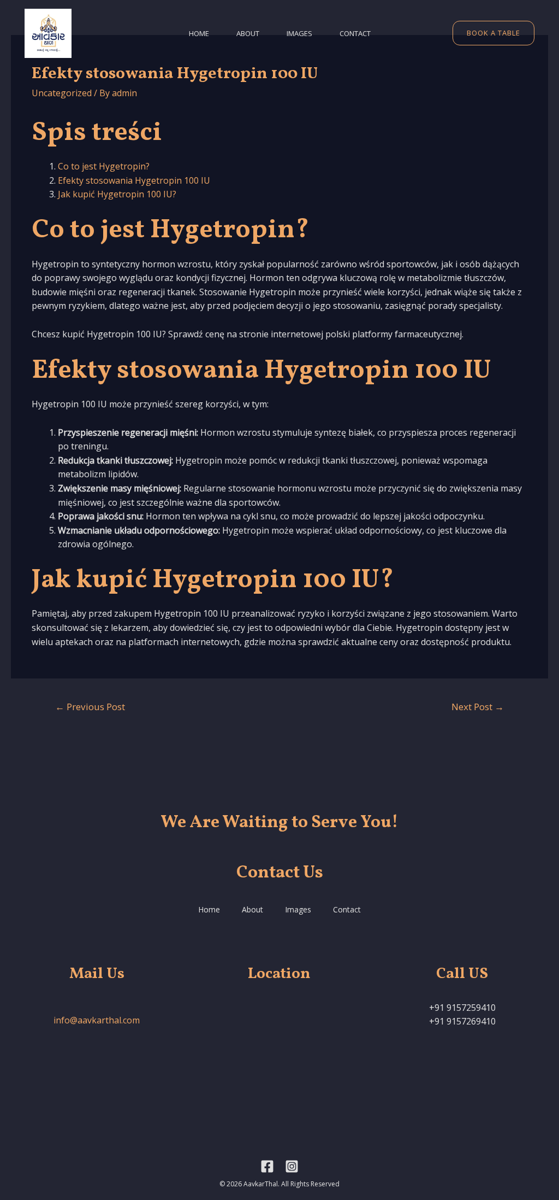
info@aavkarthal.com (96, 1020)
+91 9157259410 (462, 1008)
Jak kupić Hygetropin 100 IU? (117, 194)
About (247, 33)
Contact (355, 33)
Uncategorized (62, 93)
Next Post (477, 706)
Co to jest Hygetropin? (104, 166)
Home (199, 33)
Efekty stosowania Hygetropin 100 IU (134, 180)
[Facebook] (267, 1166)
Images (299, 33)
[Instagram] (292, 1166)
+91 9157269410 (462, 1021)
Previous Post (90, 706)
